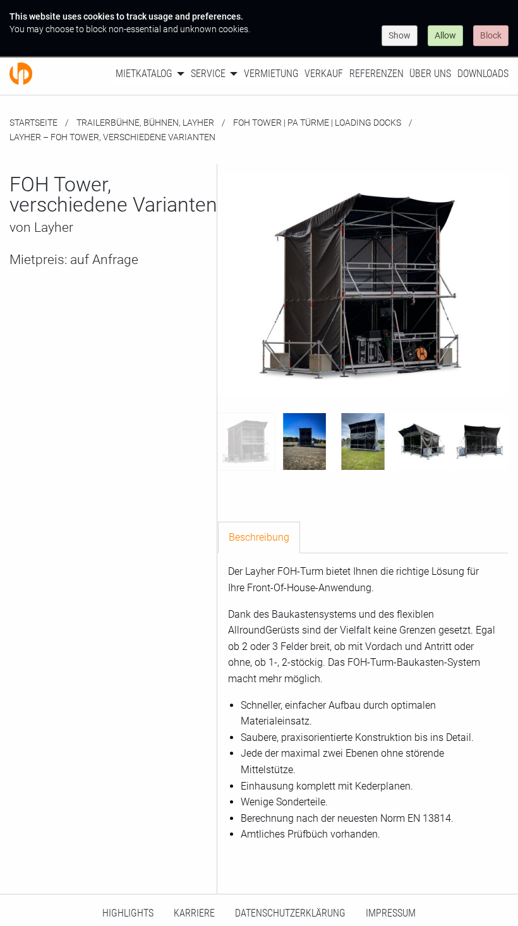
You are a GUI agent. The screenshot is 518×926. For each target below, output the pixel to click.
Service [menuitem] (208, 74)
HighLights (128, 913)
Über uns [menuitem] (430, 74)
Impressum (391, 913)
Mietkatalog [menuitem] (144, 74)
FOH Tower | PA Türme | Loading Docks (317, 122)
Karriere (194, 913)
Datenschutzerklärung (290, 913)
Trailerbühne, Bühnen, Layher (145, 122)
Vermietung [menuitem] (271, 74)
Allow (445, 35)
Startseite (33, 122)
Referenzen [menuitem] (376, 74)
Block (491, 35)
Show (399, 35)
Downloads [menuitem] (483, 74)
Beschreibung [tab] (259, 537)
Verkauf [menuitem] (323, 74)
